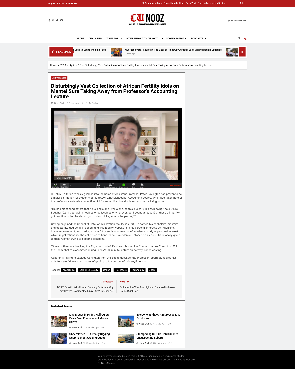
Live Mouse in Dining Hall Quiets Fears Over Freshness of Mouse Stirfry (89, 318)
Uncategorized (59, 78)
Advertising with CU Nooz (142, 38)
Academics (69, 269)
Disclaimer (95, 38)
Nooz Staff (59, 103)
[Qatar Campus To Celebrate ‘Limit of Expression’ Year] (217, 54)
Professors (121, 269)
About (80, 38)
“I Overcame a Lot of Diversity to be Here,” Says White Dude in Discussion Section (184, 3)
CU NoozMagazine (173, 38)
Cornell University (88, 269)
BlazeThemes (108, 363)
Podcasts (197, 38)
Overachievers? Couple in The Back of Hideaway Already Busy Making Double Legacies (158, 49)
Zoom (152, 269)
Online (106, 269)
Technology (138, 269)
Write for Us (114, 38)
